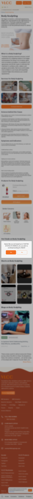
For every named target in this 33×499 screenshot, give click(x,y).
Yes (11, 252)
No (22, 252)
